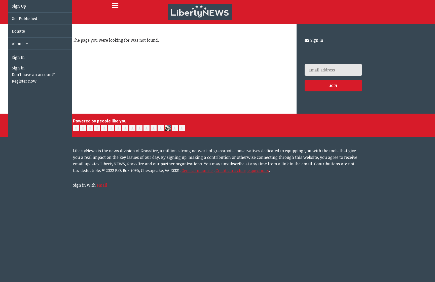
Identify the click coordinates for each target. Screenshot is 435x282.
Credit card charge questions (242, 170)
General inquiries (197, 170)
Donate (12, 31)
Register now (18, 81)
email (102, 185)
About (12, 43)
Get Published (18, 18)
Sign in (12, 68)
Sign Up (13, 6)
